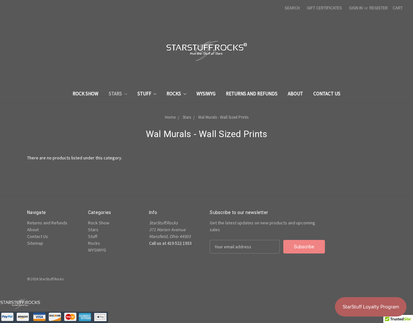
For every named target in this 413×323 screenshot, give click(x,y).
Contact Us (326, 94)
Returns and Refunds (251, 94)
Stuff (144, 94)
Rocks (174, 94)
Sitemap (35, 243)
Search (292, 8)
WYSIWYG (206, 94)
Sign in (356, 8)
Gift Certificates (324, 8)
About (295, 94)
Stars (116, 94)
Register (378, 8)
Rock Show (85, 94)
